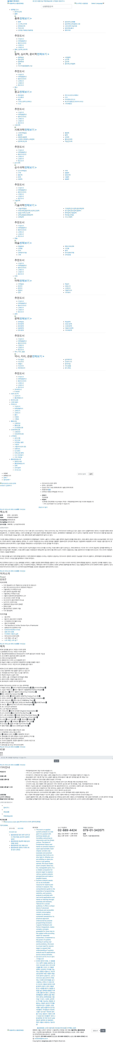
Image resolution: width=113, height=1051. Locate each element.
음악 (66, 250)
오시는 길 (18, 470)
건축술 (20, 248)
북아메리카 (21, 368)
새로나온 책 (15, 393)
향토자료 (68, 30)
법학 (66, 135)
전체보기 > (26, 18)
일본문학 (21, 328)
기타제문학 (68, 330)
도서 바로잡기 (19, 455)
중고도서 (21, 85)
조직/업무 (18, 468)
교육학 (67, 137)
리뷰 (16, 509)
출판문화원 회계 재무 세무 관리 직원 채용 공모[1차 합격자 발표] (20, 837)
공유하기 (9, 485)
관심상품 (6, 812)
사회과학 (17, 125)
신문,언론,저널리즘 (71, 26)
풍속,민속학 (68, 139)
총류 (16, 14)
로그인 (35, 1)
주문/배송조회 (47, 1)
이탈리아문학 (69, 328)
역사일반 (21, 359)
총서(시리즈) (22, 43)
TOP (1, 825)
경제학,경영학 (22, 137)
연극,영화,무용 (69, 252)
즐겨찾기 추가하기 (13, 1)
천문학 (20, 179)
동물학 (67, 179)
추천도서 (14, 404)
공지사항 (17, 438)
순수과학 (17, 163)
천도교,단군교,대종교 (71, 95)
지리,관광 (68, 366)
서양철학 (68, 57)
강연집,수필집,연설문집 (25, 30)
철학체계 (21, 61)
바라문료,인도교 (70, 99)
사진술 (67, 248)
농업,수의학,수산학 (24, 213)
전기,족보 (68, 368)
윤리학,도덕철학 (70, 64)
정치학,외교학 (22, 141)
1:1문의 (17, 444)
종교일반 (21, 95)
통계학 (20, 135)
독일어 (67, 284)
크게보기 (3, 485)
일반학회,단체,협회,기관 (72, 24)
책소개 (2, 509)
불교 (19, 99)
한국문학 (21, 324)
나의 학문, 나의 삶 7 (11, 640)
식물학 (67, 177)
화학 (19, 177)
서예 (19, 255)
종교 (16, 87)
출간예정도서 (19, 398)
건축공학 (21, 217)
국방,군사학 (68, 141)
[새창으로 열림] (81, 3)
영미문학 (21, 330)
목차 (12, 509)
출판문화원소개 (16, 459)
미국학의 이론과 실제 (11, 634)
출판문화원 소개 (42, 1028)
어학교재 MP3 (19, 453)
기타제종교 (68, 103)
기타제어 (68, 292)
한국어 (20, 286)
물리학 (20, 175)
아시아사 (21, 361)
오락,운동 (68, 255)
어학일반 (21, 284)
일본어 (20, 290)
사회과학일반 (22, 133)
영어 (19, 292)
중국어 (20, 288)
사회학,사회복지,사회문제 (26, 139)
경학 (19, 64)
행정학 (67, 133)
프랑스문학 (68, 324)
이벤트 (17, 417)
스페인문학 (68, 326)
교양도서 (21, 47)
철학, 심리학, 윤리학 (21, 49)
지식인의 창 (13, 832)
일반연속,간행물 (70, 22)
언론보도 (17, 449)
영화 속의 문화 (9, 632)
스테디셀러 (14, 402)
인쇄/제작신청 (15, 429)
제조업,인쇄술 (69, 215)
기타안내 (22, 509)
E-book (17, 391)
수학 (19, 173)
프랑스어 (68, 286)
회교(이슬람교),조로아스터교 (74, 101)
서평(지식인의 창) (20, 446)
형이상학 (21, 59)
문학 (16, 314)
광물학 (67, 173)
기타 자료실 (18, 457)
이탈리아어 (68, 290)
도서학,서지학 (22, 24)
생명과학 (68, 175)
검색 (91, 474)
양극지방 (68, 364)
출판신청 (14, 421)
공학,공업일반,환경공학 (25, 215)
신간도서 (17, 396)
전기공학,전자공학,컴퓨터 (73, 210)
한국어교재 (18, 12)
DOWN (5, 825)
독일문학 (68, 322)
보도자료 (17, 440)
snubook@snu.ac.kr (41, 1038)
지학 (66, 170)
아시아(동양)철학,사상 (25, 66)
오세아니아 (68, 361)
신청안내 (17, 423)
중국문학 (21, 326)
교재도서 (21, 45)
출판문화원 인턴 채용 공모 (19, 845)
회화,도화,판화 (69, 246)
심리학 (67, 61)
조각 (19, 250)
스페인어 (68, 288)
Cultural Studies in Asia (12, 630)
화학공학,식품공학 (71, 213)
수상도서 (21, 39)
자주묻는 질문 (19, 442)
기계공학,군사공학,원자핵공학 (74, 208)
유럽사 (20, 364)
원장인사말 (18, 461)
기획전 (17, 419)
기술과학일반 (22, 208)
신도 (66, 97)
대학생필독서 (22, 41)
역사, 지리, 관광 (20, 351)
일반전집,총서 (69, 28)
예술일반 (21, 246)
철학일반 (21, 57)
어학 (16, 276)
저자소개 (7, 509)
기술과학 (17, 200)
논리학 (67, 59)
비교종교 (21, 97)
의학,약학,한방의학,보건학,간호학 (28, 210)
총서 (16, 415)
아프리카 (21, 366)
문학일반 (21, 322)
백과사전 (21, 28)
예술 (16, 238)
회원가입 (40, 1)
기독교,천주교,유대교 (25, 101)
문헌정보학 (21, 26)
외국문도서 (18, 389)
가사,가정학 (68, 217)
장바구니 (62, 1)
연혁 (16, 465)
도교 (19, 103)
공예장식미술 (22, 252)
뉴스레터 (17, 451)
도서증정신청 (19, 427)
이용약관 (51, 1028)
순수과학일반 (22, 170)
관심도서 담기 (43, 507)
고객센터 (56, 1)
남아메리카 (68, 359)
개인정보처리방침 (60, 1028)
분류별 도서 (15, 9)
